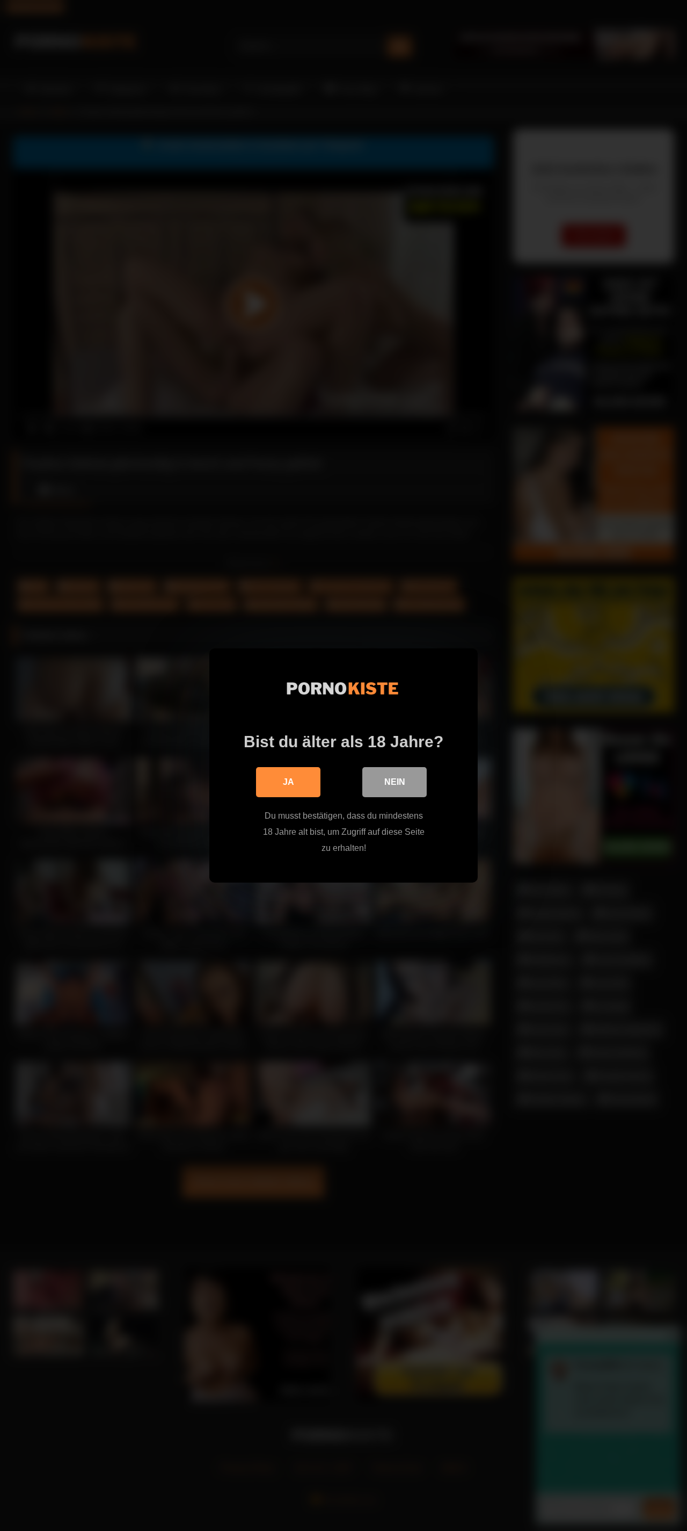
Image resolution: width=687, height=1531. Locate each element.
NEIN (394, 781)
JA (288, 781)
